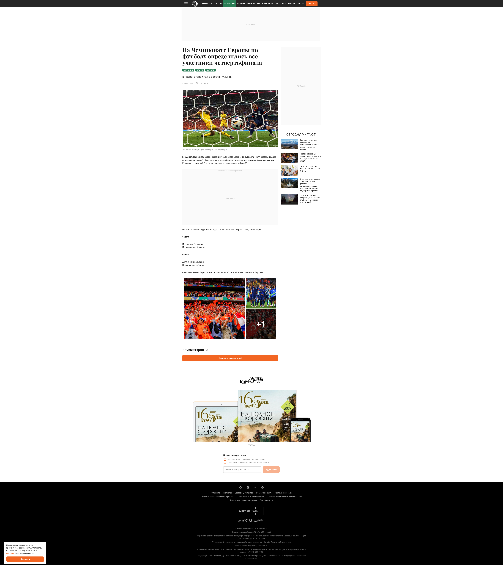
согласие (234, 459)
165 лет (311, 3)
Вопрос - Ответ (246, 3)
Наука (292, 3)
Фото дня (229, 3)
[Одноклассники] (255, 487)
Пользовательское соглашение (250, 496)
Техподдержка (266, 500)
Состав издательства (244, 493)
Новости (207, 3)
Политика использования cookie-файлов (284, 496)
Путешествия (265, 3)
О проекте (215, 493)
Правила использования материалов (217, 496)
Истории (281, 3)
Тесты (218, 3)
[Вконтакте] (248, 487)
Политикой (232, 462)
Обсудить (203, 83)
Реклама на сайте (264, 493)
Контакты (227, 493)
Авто (301, 3)
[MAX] (240, 487)
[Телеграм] (262, 487)
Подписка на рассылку (234, 455)
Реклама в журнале (283, 493)
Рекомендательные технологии (243, 500)
